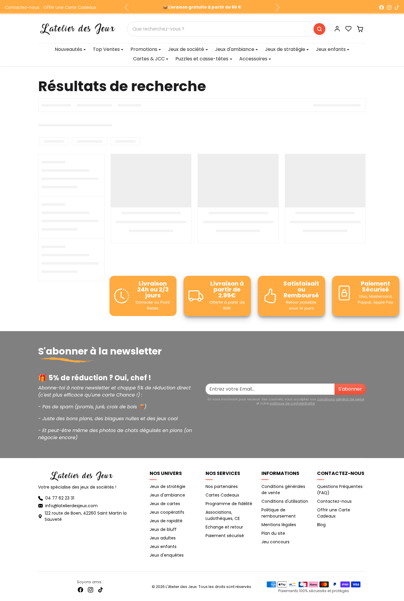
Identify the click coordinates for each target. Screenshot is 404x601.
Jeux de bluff (163, 529)
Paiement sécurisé (225, 536)
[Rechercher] (319, 29)
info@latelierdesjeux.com (71, 506)
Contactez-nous (22, 7)
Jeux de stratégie (167, 486)
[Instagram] (389, 7)
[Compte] (337, 28)
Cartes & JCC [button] (149, 58)
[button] (348, 28)
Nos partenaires (222, 486)
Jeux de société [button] (186, 49)
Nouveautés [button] (68, 49)
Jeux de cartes (165, 504)
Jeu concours (275, 542)
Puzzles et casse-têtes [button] (201, 58)
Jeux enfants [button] (331, 49)
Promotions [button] (143, 49)
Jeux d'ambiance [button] (234, 49)
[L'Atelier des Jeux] (77, 28)
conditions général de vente (340, 399)
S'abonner (350, 389)
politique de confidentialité (292, 403)
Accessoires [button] (253, 58)
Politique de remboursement (278, 513)
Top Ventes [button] (106, 49)
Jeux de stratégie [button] (285, 49)
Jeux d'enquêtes (167, 555)
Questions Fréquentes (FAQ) (340, 490)
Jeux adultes (163, 538)
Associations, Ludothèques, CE (223, 515)
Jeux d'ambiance (167, 495)
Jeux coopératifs (167, 512)
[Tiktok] (101, 589)
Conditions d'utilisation (284, 501)
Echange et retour (224, 527)
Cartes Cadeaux (222, 495)
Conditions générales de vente (283, 490)
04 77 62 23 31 (59, 498)
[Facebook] (381, 7)
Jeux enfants (163, 547)
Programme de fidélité (229, 504)
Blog (321, 525)
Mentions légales (278, 525)
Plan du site (273, 533)
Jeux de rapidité (166, 521)
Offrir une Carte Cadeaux (69, 7)
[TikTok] (397, 7)
